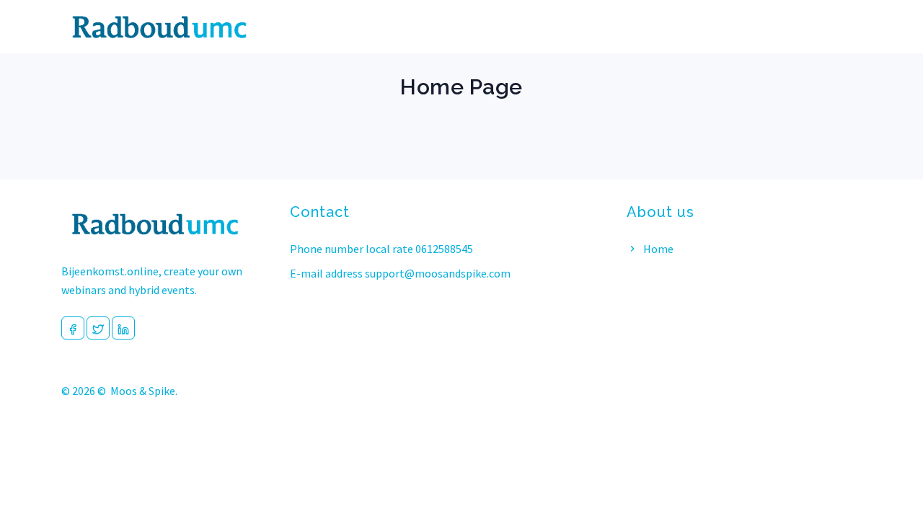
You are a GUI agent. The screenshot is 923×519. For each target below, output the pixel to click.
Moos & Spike (142, 390)
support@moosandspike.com (438, 273)
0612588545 (444, 248)
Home (657, 248)
